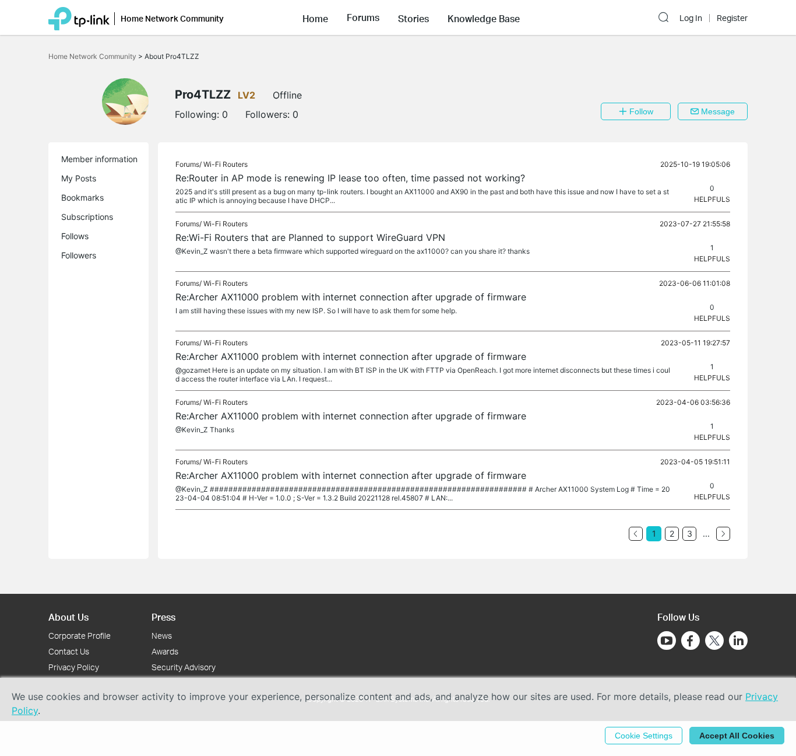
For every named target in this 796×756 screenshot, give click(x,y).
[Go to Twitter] (714, 641)
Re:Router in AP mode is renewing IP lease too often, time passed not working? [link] (350, 178)
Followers (78, 255)
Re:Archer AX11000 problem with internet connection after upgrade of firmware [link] (350, 297)
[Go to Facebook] (690, 640)
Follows (75, 236)
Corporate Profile (79, 635)
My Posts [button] (78, 178)
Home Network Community (93, 56)
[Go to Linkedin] (738, 640)
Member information (99, 159)
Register (732, 18)
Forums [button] (363, 17)
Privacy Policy (73, 667)
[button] (315, 17)
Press (163, 617)
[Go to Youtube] (666, 640)
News (162, 635)
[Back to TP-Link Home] (79, 17)
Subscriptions (87, 217)
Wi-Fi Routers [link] (225, 164)
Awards (165, 651)
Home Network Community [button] (172, 18)
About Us (68, 617)
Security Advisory (184, 667)
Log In (690, 18)
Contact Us (68, 651)
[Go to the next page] (723, 534)
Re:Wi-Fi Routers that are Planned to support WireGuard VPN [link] (310, 237)
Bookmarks (82, 197)
